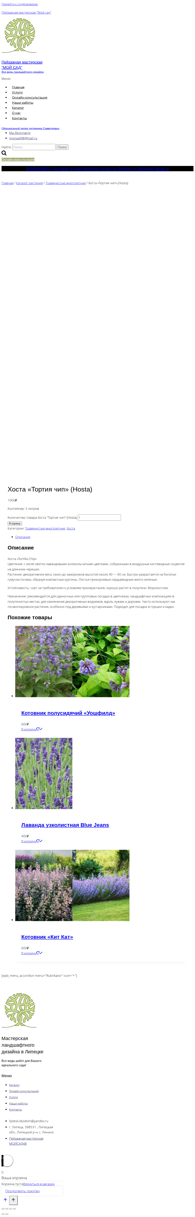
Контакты (19, 118)
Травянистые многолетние (45, 528)
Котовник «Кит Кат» (47, 937)
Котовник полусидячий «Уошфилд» (68, 713)
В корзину (15, 523)
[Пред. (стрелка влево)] (3, 1214)
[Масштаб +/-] (3, 1208)
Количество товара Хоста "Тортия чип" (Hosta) (42, 517)
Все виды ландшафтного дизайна (23, 71)
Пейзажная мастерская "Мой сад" (26, 12)
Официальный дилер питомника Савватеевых (30, 128)
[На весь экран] (6, 1208)
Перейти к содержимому (20, 4)
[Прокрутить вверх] (5, 1200)
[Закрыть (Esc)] (14, 1208)
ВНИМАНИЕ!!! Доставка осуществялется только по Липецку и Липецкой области (97, 168)
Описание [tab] (22, 537)
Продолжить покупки (22, 1191)
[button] (66, 78)
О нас (16, 113)
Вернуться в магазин (39, 1184)
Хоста (71, 528)
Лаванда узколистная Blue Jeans (65, 825)
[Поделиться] (10, 1208)
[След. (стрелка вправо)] (6, 1214)
